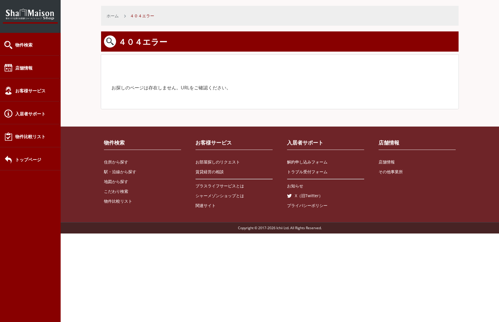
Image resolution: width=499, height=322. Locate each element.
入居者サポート (30, 113)
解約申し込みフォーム (307, 162)
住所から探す (116, 162)
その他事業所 (391, 171)
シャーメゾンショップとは (219, 195)
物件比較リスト (30, 136)
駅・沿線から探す (120, 171)
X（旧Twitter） (309, 195)
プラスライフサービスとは (219, 186)
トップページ (28, 159)
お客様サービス (30, 90)
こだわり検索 (116, 191)
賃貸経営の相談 (209, 171)
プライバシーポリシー (307, 205)
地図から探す (116, 181)
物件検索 (24, 45)
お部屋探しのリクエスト (217, 162)
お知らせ (295, 186)
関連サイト (205, 205)
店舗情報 (24, 68)
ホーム (113, 15)
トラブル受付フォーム (307, 171)
